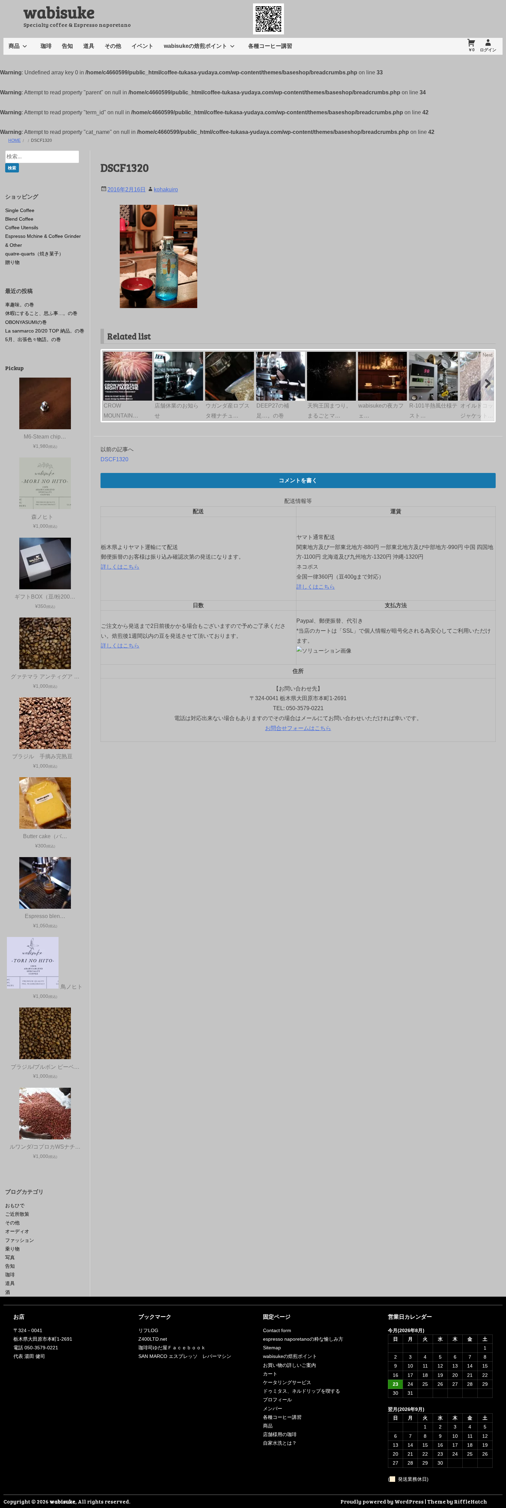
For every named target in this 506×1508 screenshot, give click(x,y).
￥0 (471, 50)
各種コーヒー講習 (270, 46)
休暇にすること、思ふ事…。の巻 (41, 313)
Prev (109, 355)
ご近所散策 (17, 1214)
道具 (88, 46)
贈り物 (12, 262)
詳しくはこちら (120, 567)
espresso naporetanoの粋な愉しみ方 (303, 1339)
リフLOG (148, 1330)
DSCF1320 (114, 459)
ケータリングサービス (287, 1382)
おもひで (14, 1205)
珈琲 (46, 46)
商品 (14, 46)
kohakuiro (166, 189)
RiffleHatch (470, 1501)
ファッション (19, 1240)
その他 (113, 46)
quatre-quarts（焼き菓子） (34, 253)
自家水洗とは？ (280, 1443)
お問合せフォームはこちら (298, 728)
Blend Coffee (19, 219)
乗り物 (12, 1249)
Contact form (277, 1330)
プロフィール (277, 1399)
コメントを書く (298, 480)
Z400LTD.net (152, 1339)
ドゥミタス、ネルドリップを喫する (301, 1391)
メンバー (272, 1408)
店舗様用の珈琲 (280, 1434)
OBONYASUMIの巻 (26, 322)
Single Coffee (19, 210)
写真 (10, 1257)
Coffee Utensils (21, 227)
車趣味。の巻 (19, 304)
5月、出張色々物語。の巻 (33, 339)
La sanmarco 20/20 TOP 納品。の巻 (44, 331)
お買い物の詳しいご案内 (289, 1365)
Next (488, 355)
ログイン (488, 50)
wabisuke (59, 11)
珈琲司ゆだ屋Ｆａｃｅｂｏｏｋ (172, 1347)
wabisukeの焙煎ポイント (195, 46)
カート (270, 1374)
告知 (67, 46)
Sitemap (272, 1347)
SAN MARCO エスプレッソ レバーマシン (184, 1356)
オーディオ (17, 1231)
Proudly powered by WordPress (382, 1501)
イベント (142, 46)
